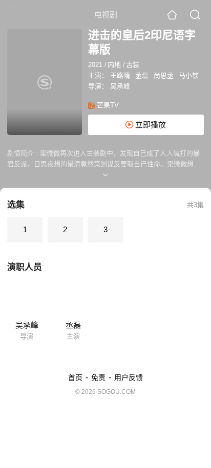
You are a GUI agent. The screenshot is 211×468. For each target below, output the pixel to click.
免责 (98, 377)
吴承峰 (120, 86)
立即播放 (149, 124)
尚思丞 (164, 75)
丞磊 (142, 75)
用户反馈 (128, 377)
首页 (75, 377)
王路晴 (120, 75)
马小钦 (189, 75)
